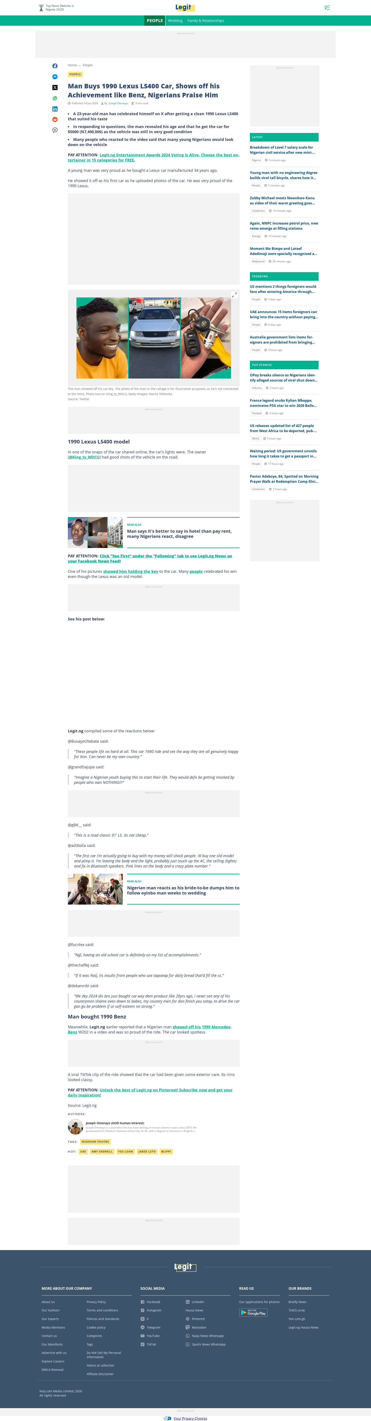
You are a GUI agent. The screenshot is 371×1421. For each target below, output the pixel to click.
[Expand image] (234, 295)
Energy (256, 236)
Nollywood (258, 261)
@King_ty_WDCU (84, 457)
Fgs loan (125, 1151)
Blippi (166, 1151)
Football (257, 413)
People (155, 20)
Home (72, 65)
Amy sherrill (102, 1151)
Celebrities (258, 211)
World (255, 438)
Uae (83, 1151)
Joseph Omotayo (118, 103)
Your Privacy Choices (190, 1418)
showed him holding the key (130, 571)
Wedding (175, 20)
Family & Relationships (206, 20)
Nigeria (256, 160)
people (196, 571)
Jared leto (147, 1151)
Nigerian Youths (95, 1141)
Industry (257, 388)
